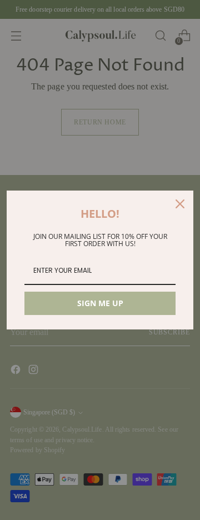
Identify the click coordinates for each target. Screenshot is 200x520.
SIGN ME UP (100, 303)
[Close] (180, 204)
